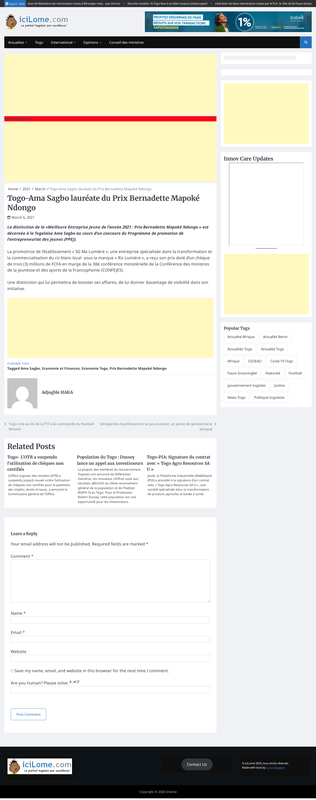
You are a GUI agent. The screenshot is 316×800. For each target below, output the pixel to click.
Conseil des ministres (126, 42)
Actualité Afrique (241, 336)
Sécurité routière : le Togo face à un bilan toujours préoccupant (157, 3)
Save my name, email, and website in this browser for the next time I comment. (92, 670)
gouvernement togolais (246, 385)
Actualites (16, 42)
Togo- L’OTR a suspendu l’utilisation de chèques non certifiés (35, 463)
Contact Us (197, 764)
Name (18, 613)
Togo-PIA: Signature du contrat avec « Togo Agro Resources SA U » (178, 463)
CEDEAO (255, 361)
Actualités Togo (239, 349)
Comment (22, 556)
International (61, 42)
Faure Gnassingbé (242, 373)
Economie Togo (95, 368)
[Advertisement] (110, 84)
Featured (272, 373)
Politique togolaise (269, 397)
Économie (14, 363)
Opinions (90, 42)
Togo (39, 42)
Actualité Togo (272, 349)
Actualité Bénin (275, 336)
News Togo (236, 397)
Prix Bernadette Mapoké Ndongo (138, 368)
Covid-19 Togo (281, 361)
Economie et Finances (61, 368)
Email (18, 632)
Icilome (171, 792)
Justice (279, 385)
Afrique (233, 361)
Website (18, 651)
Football (295, 373)
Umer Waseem (275, 767)
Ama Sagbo (30, 368)
